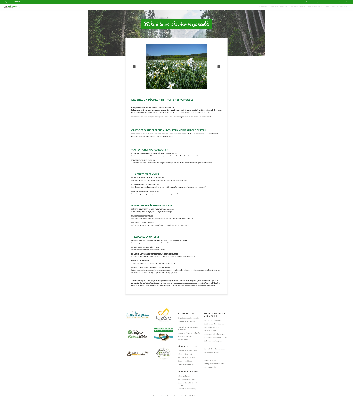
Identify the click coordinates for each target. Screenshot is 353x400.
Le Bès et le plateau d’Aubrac (214, 324)
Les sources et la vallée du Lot (214, 334)
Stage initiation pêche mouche (188, 318)
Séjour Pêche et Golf (185, 354)
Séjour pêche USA (184, 376)
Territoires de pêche (315, 7)
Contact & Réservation (340, 7)
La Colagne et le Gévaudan (213, 320)
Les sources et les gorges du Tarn (215, 337)
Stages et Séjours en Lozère (279, 7)
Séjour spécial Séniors (185, 361)
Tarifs (327, 7)
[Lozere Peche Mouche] (12, 6)
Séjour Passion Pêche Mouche (188, 351)
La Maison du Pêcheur (211, 352)
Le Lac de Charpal (210, 331)
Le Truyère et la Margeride (213, 341)
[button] (134, 66)
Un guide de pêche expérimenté (215, 349)
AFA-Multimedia (210, 367)
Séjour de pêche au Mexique (187, 389)
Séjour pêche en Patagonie (187, 379)
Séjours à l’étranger (298, 7)
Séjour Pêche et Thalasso (186, 357)
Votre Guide (263, 7)
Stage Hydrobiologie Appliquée (189, 333)
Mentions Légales (210, 360)
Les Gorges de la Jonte (211, 327)
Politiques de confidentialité (214, 364)
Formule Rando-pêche (186, 364)
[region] (176, 66)
